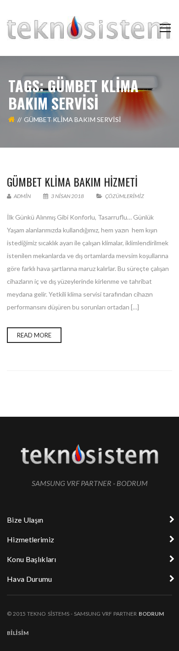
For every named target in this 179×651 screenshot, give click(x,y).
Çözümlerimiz (124, 196)
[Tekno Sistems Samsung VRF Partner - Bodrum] (89, 28)
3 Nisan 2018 (67, 196)
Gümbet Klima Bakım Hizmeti (72, 181)
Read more (34, 335)
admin (22, 196)
